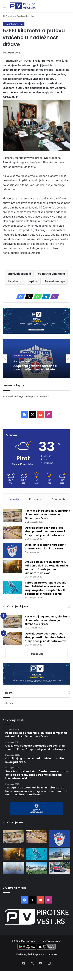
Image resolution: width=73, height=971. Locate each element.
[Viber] (53, 296)
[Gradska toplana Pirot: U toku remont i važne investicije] (59, 854)
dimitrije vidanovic (52, 273)
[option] (36, 358)
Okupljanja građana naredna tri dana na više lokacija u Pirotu (35, 367)
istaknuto (15, 281)
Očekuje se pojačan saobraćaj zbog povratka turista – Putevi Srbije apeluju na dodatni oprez (45, 531)
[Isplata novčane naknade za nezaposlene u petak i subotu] (13, 868)
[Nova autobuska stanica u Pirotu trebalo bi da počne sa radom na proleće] (36, 868)
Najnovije (13, 499)
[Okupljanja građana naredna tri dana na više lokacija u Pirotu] (12, 550)
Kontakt (53, 954)
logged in (22, 396)
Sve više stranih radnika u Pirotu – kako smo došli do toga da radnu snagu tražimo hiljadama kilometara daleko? (47, 567)
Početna (10, 16)
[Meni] (4, 7)
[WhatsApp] (36, 296)
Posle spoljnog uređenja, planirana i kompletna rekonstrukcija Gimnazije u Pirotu (47, 514)
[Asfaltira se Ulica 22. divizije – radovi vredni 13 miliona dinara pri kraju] (59, 868)
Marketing (22, 954)
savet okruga (56, 281)
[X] (28, 296)
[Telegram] (45, 296)
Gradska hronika (25, 16)
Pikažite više (36, 653)
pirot (34, 281)
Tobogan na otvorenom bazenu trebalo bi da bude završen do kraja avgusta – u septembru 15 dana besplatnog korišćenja (45, 588)
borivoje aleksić (20, 273)
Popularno (35, 499)
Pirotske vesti (28, 941)
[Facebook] (19, 296)
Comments (58, 499)
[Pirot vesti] (23, 5)
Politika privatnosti (38, 954)
